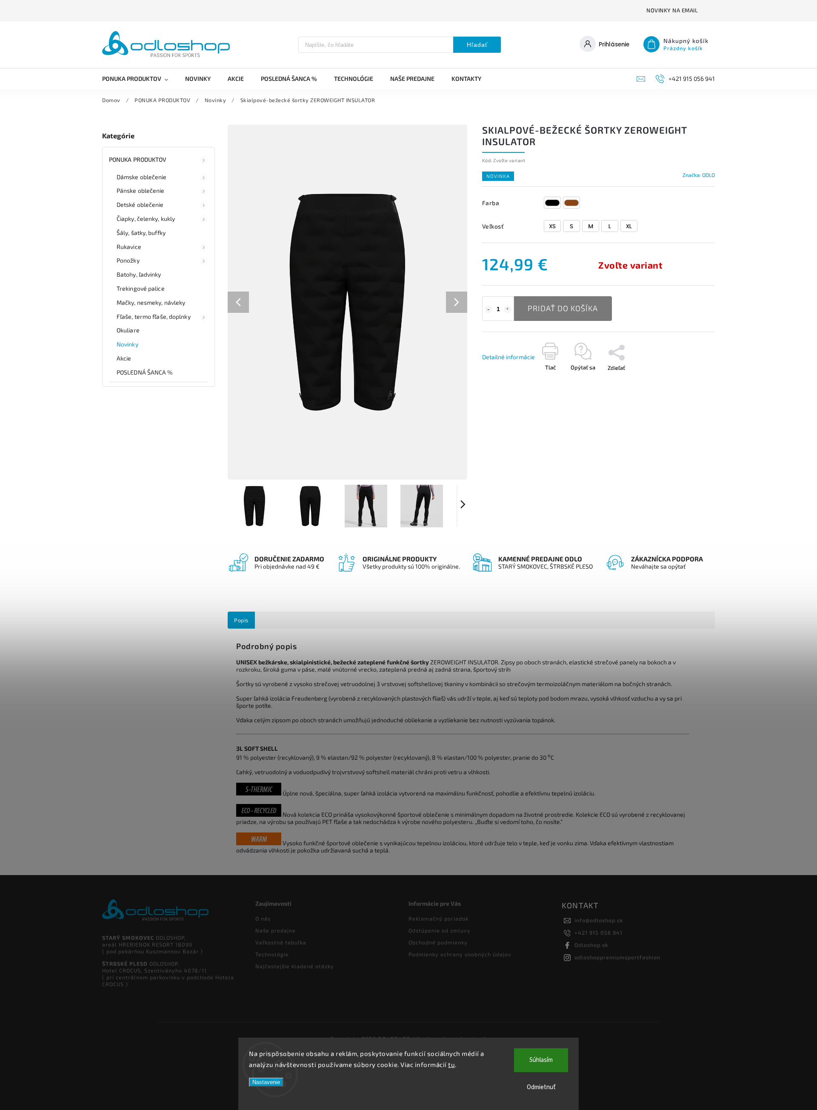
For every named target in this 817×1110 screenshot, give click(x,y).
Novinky (127, 344)
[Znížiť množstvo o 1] (488, 309)
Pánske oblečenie (141, 190)
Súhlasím (541, 1060)
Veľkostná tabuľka (280, 942)
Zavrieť (614, 396)
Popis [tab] (241, 620)
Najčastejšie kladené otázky (294, 966)
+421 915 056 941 (598, 932)
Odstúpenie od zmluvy (439, 930)
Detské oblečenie (140, 204)
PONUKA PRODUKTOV (138, 159)
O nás (263, 918)
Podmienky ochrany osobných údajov (459, 954)
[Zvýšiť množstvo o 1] (507, 309)
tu (451, 1064)
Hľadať (477, 44)
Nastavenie (266, 1082)
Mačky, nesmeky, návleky (151, 302)
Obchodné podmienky (438, 942)
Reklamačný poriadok (438, 918)
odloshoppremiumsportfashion (617, 957)
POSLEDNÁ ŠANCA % (145, 372)
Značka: (699, 175)
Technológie (272, 954)
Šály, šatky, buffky (141, 232)
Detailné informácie (508, 356)
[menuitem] (139, 78)
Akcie (124, 358)
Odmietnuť (541, 1087)
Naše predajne (275, 930)
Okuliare (128, 330)
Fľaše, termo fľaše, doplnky (154, 316)
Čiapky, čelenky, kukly (146, 218)
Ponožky (128, 260)
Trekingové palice (141, 288)
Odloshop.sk (591, 944)
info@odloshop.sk (598, 920)
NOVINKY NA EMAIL (672, 10)
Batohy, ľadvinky (139, 274)
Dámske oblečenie (142, 176)
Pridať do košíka (563, 308)
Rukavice (129, 246)
